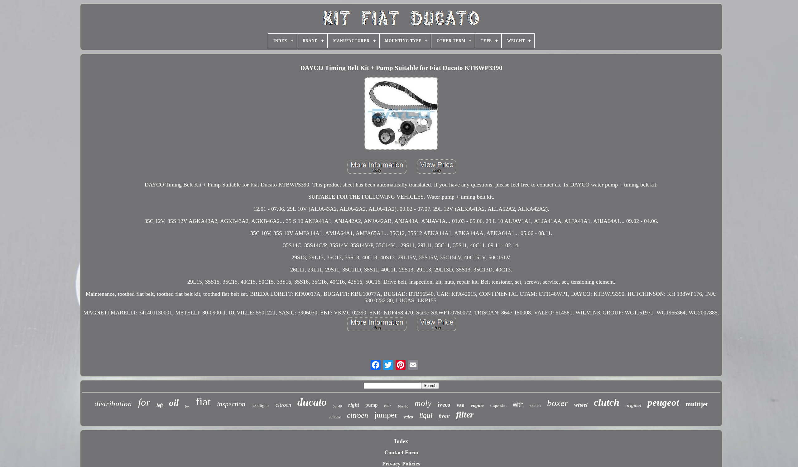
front (444, 416)
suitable (335, 417)
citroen (357, 415)
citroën (283, 405)
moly (423, 403)
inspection (231, 404)
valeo (408, 417)
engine (477, 405)
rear (387, 405)
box (187, 406)
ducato (312, 402)
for (144, 402)
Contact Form (401, 452)
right (353, 405)
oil (174, 403)
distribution (113, 403)
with (518, 404)
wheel (581, 405)
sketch (535, 405)
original (633, 405)
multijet (696, 404)
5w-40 (337, 406)
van (460, 405)
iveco (444, 404)
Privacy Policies (401, 463)
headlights (260, 405)
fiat (203, 402)
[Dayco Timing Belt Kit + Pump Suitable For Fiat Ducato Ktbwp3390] (401, 114)
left (159, 405)
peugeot (663, 402)
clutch (606, 402)
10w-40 (402, 406)
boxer (557, 403)
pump (371, 405)
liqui (425, 415)
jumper (385, 414)
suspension (498, 405)
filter (465, 414)
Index (401, 441)
